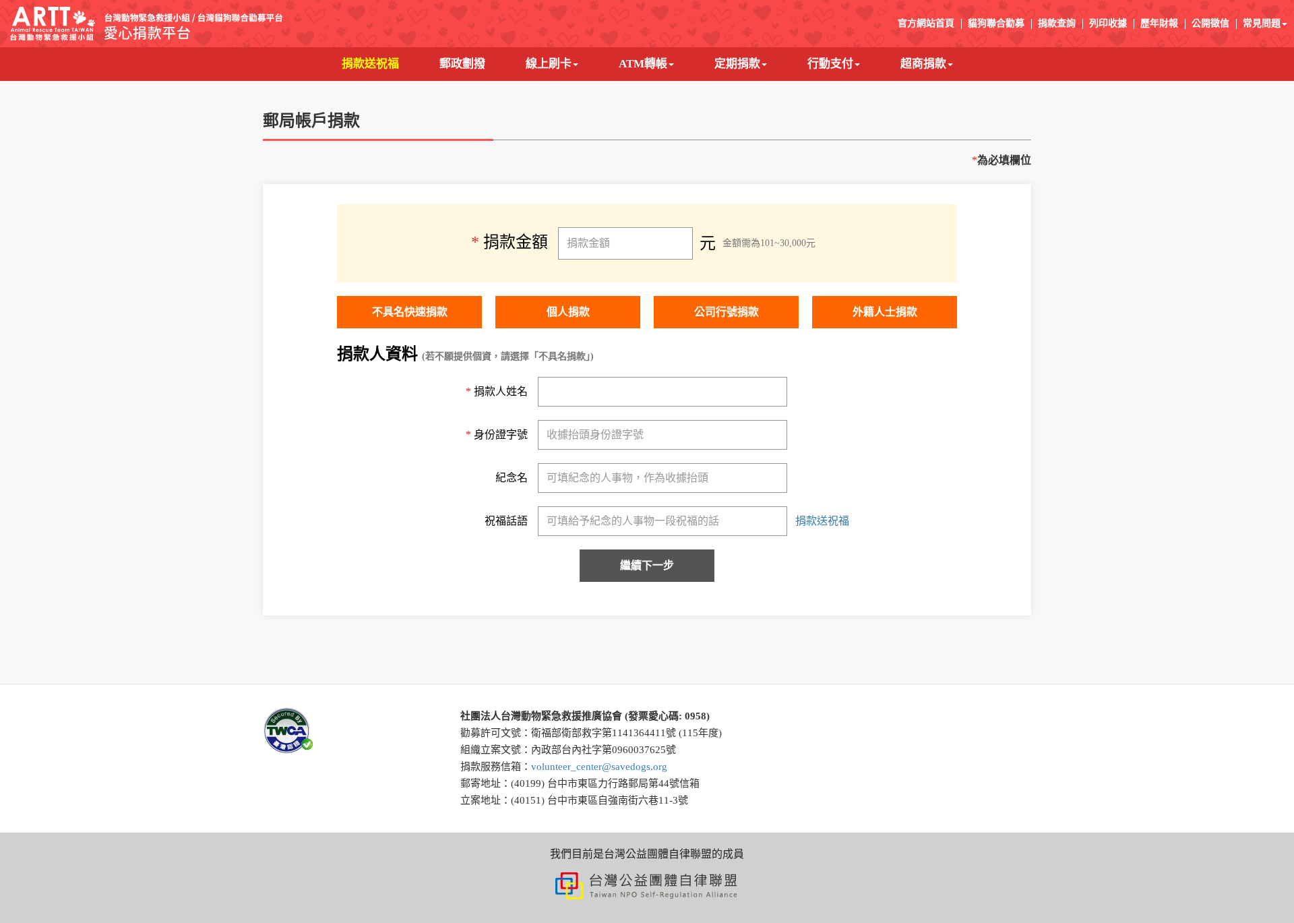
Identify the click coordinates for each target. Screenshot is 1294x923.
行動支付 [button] (830, 63)
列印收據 (1108, 23)
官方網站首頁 (926, 23)
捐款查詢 (1057, 23)
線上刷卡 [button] (549, 63)
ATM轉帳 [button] (643, 63)
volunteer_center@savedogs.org (599, 766)
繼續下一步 (647, 565)
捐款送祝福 (380, 63)
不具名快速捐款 (410, 312)
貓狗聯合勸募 (996, 23)
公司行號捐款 (726, 312)
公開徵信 (1210, 23)
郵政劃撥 (472, 63)
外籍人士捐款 (885, 312)
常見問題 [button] (1262, 23)
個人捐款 (568, 312)
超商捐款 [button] (923, 63)
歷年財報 (1159, 23)
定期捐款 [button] (737, 63)
